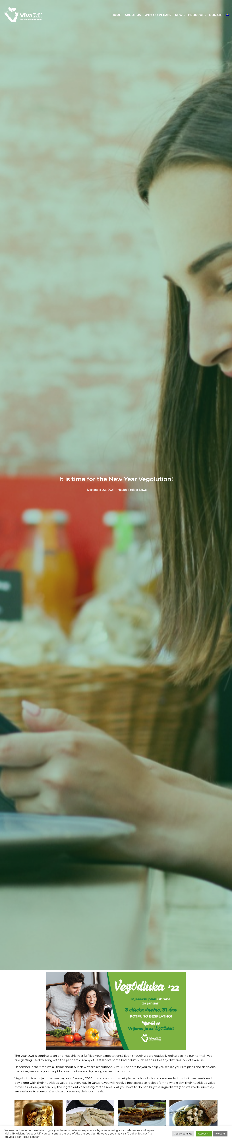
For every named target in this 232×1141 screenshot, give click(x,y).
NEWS (180, 15)
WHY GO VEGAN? (157, 15)
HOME (116, 15)
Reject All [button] (220, 1133)
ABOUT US (133, 15)
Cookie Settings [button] (183, 1133)
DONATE (215, 15)
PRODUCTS (197, 15)
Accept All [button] (204, 1133)
